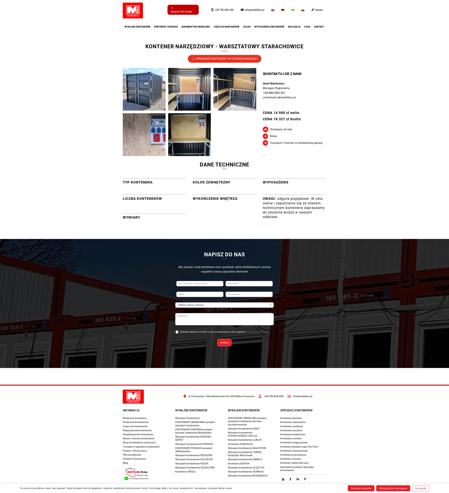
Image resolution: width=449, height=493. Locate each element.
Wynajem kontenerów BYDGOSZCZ (248, 475)
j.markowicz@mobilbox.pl (279, 97)
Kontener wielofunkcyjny (294, 462)
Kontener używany (290, 458)
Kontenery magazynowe (294, 442)
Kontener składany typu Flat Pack (299, 446)
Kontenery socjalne (291, 430)
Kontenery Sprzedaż (166, 26)
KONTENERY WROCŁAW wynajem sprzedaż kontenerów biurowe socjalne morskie (247, 421)
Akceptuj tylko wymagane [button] (393, 488)
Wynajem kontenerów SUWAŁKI (246, 471)
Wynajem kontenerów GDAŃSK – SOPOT (193, 438)
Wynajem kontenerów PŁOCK (192, 463)
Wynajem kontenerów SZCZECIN (194, 459)
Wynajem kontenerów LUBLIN (245, 439)
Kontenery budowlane (292, 434)
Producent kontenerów (136, 422)
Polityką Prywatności (257, 332)
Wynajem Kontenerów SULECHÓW (195, 467)
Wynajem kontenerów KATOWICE (194, 444)
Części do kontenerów (135, 426)
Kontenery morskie (290, 438)
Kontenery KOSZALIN (240, 444)
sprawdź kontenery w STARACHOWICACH (227, 58)
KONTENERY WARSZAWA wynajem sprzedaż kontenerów (195, 424)
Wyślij (224, 342)
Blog (125, 462)
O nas (307, 26)
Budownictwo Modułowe (196, 26)
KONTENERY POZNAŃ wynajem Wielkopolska (193, 450)
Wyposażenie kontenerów (269, 26)
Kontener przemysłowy (293, 454)
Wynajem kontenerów (137, 26)
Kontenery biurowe (290, 418)
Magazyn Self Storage (181, 11)
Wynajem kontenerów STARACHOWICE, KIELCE (242, 434)
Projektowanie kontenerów (138, 434)
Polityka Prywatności (134, 458)
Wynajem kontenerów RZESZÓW (193, 455)
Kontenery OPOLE (185, 471)
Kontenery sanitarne (291, 426)
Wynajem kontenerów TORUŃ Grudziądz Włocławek (244, 454)
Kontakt (319, 26)
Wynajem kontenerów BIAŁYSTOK (247, 448)
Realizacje (294, 26)
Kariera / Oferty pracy (135, 450)
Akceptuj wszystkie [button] (361, 488)
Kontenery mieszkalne (292, 422)
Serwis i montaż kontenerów (138, 438)
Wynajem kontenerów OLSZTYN (246, 467)
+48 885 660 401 (274, 92)
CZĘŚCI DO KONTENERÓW (226, 26)
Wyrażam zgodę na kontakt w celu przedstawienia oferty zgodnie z (224, 332)
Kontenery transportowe (294, 450)
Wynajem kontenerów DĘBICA (245, 459)
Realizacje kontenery (134, 418)
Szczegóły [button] (420, 488)
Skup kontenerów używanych (139, 442)
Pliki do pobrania (132, 454)
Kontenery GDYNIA (238, 463)
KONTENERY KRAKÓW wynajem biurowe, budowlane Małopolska (193, 431)
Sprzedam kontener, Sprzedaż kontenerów (297, 469)
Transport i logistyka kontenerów (141, 446)
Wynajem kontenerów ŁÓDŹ (243, 428)
